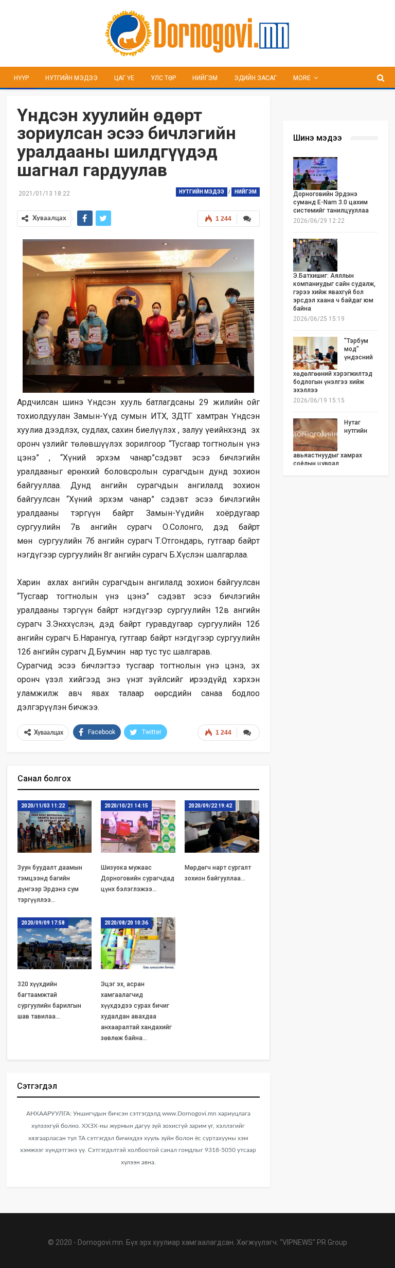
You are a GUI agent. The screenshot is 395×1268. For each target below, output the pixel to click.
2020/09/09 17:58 (43, 923)
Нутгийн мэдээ (71, 78)
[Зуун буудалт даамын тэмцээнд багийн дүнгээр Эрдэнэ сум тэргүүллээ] (54, 826)
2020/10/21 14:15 (126, 806)
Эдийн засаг (255, 78)
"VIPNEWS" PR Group (313, 1242)
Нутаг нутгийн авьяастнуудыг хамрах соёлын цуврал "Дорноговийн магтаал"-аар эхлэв (335, 451)
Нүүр (21, 78)
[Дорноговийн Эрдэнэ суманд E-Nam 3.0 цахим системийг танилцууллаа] (315, 173)
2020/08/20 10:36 (126, 923)
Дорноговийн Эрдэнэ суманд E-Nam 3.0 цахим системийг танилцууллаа (331, 202)
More (302, 78)
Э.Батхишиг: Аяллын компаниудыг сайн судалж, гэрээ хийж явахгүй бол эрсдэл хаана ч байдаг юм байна (334, 292)
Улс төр (163, 78)
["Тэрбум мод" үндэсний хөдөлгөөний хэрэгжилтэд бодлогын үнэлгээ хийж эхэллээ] (315, 353)
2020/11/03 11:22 (43, 806)
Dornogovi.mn (100, 1242)
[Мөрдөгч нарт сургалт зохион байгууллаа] (222, 826)
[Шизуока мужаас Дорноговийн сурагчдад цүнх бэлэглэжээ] (138, 826)
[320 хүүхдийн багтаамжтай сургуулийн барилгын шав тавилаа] (54, 943)
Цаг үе (124, 78)
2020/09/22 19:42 (210, 806)
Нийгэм (205, 78)
